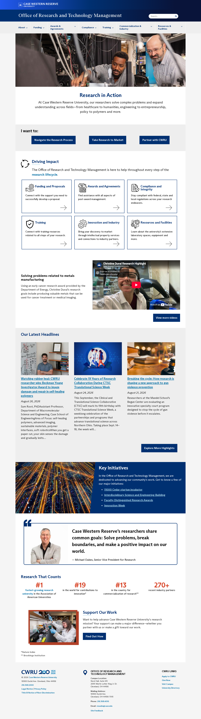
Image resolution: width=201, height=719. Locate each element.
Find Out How (94, 636)
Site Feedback (97, 710)
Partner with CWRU (154, 140)
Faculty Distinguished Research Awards (128, 500)
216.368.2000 (27, 685)
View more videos (166, 317)
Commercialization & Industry (130, 27)
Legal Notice (27, 689)
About (21, 27)
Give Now (166, 680)
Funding (38, 27)
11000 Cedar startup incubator (123, 489)
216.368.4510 (103, 701)
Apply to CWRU (169, 676)
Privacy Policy (40, 689)
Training (106, 27)
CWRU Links (169, 671)
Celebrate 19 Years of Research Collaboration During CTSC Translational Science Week (95, 383)
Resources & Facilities (164, 27)
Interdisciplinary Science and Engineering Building (134, 495)
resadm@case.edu (104, 706)
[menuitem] (23, 27)
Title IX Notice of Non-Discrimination (38, 692)
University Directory (171, 688)
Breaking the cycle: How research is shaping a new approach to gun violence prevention (150, 383)
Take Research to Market (107, 140)
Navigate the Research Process (53, 140)
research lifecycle (44, 175)
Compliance (88, 27)
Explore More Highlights (159, 448)
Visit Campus (167, 684)
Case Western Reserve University (43, 677)
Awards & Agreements (56, 27)
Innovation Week (114, 505)
